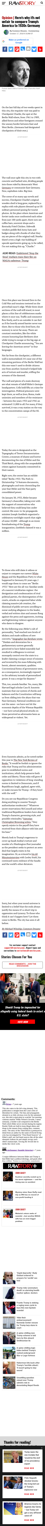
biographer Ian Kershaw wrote (27, 638)
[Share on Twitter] (10, 49)
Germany (6, 187)
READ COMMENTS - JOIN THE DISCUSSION (22, 965)
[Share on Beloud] (40, 49)
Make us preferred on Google (19, 41)
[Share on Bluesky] (34, 49)
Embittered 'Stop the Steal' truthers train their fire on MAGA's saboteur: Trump (20, 257)
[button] (42, 2)
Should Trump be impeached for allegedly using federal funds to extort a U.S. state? (22, 1011)
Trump (27, 524)
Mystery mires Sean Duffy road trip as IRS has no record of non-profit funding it (28, 1194)
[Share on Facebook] (4, 49)
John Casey (20, 1173)
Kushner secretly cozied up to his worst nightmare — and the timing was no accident (28, 1179)
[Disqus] (22, 1064)
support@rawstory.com (14, 947)
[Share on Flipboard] (17, 49)
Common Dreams (19, 31)
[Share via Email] (28, 49)
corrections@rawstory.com (28, 950)
